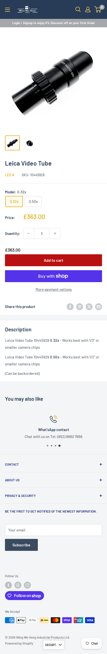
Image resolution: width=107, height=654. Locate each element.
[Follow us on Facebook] (8, 585)
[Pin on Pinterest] (79, 306)
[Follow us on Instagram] (27, 585)
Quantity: (12, 233)
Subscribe (21, 544)
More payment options (54, 289)
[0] (98, 9)
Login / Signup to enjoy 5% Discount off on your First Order (53, 23)
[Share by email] (98, 306)
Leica (9, 175)
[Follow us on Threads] (17, 585)
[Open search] (78, 9)
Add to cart (53, 260)
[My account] (87, 9)
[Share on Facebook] (70, 306)
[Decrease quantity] (28, 233)
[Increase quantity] (55, 233)
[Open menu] (7, 10)
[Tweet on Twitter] (89, 306)
